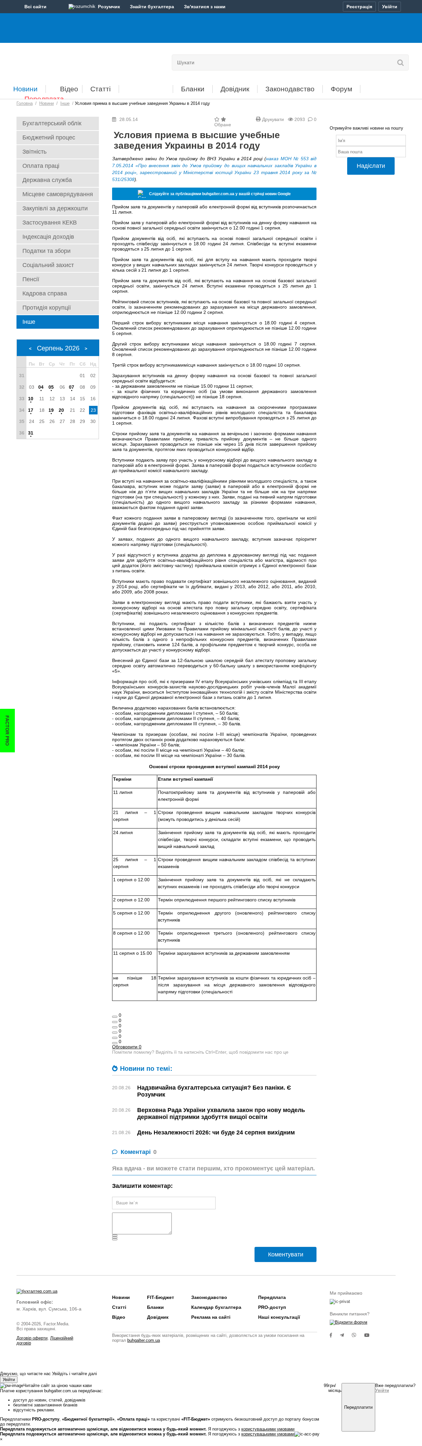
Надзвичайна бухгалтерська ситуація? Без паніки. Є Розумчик (214, 1091)
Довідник (235, 89)
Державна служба (47, 180)
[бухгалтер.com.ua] (61, 61)
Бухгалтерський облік (51, 123)
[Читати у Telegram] (346, 1335)
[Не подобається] (114, 1043)
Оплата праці (40, 166)
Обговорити (126, 1046)
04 (41, 387)
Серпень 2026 (58, 348)
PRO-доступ (272, 1307)
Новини (25, 89)
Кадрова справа (44, 293)
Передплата (44, 99)
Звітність (34, 151)
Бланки (192, 89)
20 (61, 410)
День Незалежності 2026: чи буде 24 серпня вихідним (216, 1132)
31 (30, 433)
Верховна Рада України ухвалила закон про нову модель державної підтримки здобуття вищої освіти (221, 1113)
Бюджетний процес (48, 137)
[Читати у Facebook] (335, 1335)
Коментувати (285, 1254)
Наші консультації (279, 1317)
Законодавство (290, 89)
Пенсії (30, 279)
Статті (100, 89)
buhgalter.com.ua (143, 1340)
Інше (28, 321)
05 (51, 387)
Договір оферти (31, 1338)
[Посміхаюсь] (114, 1022)
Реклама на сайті (210, 1317)
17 (30, 410)
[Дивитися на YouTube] (370, 1335)
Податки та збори (46, 251)
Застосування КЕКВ (49, 222)
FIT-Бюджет (146, 86)
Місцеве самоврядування (57, 194)
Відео (69, 89)
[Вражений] (114, 1027)
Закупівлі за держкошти (55, 208)
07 (71, 387)
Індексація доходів (48, 236)
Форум (341, 89)
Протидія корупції (46, 307)
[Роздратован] (114, 1038)
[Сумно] (114, 1033)
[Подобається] (114, 1017)
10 (30, 398)
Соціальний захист (48, 265)
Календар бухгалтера (216, 1307)
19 (51, 410)
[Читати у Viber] (358, 1335)
